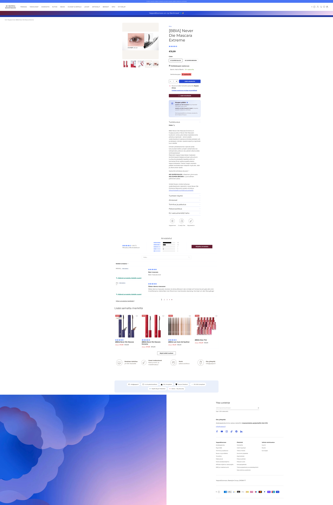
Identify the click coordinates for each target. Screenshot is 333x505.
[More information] (187, 102)
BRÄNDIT (106, 7)
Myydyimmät (11, 19)
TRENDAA (23, 7)
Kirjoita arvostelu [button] (202, 246)
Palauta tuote (241, 461)
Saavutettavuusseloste (244, 470)
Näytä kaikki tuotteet (166, 353)
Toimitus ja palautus (222, 450)
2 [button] (164, 299)
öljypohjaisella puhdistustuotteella (181, 190)
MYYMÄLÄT (122, 7)
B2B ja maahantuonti (222, 467)
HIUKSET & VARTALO (74, 7)
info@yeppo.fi (221, 426)
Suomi (264, 445)
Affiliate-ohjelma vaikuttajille (224, 464)
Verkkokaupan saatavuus (180, 66)
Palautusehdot (241, 459)
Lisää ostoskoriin (190, 81)
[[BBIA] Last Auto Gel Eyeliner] (180, 326)
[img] (152, 269)
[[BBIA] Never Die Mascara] (127, 326)
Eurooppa (265, 450)
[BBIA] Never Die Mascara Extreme (25, 19)
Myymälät (219, 448)
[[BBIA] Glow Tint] (206, 326)
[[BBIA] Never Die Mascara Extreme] (153, 326)
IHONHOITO (45, 7)
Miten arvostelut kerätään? (125, 301)
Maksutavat (219, 459)
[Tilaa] (257, 408)
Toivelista (219, 456)
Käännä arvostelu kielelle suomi (129, 278)
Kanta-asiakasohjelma (222, 461)
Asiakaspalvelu (220, 445)
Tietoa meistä (241, 450)
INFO (113, 7)
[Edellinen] (125, 41)
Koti (6, 19)
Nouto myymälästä (222, 453)
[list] (140, 41)
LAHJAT (86, 7)
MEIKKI (62, 7)
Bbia (170, 26)
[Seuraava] (156, 41)
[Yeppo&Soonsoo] (83, 450)
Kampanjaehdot (242, 464)
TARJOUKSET (34, 7)
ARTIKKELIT (96, 7)
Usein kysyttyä (241, 448)
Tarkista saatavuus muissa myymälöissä (184, 90)
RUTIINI (54, 7)
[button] (326, 7)
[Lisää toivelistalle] (137, 316)
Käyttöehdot (240, 456)
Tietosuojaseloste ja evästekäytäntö (247, 467)
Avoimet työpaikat (242, 453)
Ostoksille (240, 445)
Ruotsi (264, 448)
